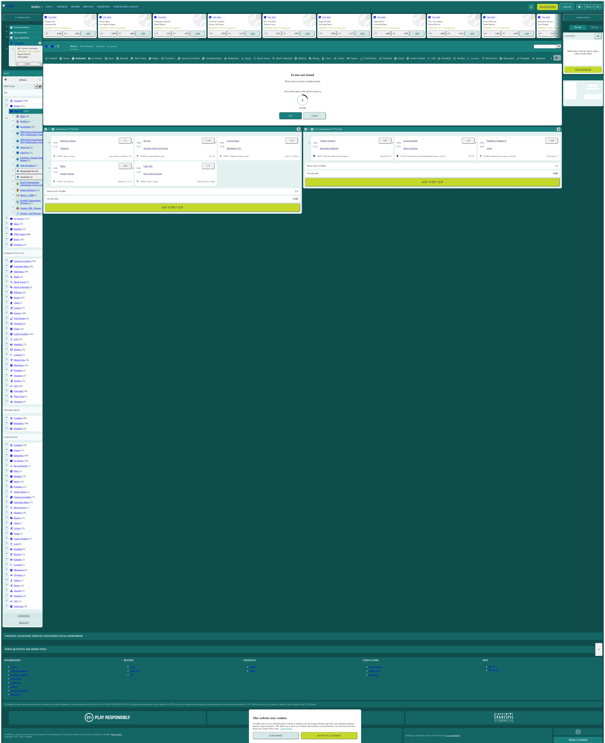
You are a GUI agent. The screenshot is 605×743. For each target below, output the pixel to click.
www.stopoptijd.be (453, 735)
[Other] (557, 58)
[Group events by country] (40, 86)
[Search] (559, 46)
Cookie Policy (286, 729)
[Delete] (299, 129)
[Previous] (40, 43)
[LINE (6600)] (46, 46)
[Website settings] (580, 7)
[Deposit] (531, 7)
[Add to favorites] (94, 17)
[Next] (53, 129)
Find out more (116, 734)
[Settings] (598, 36)
